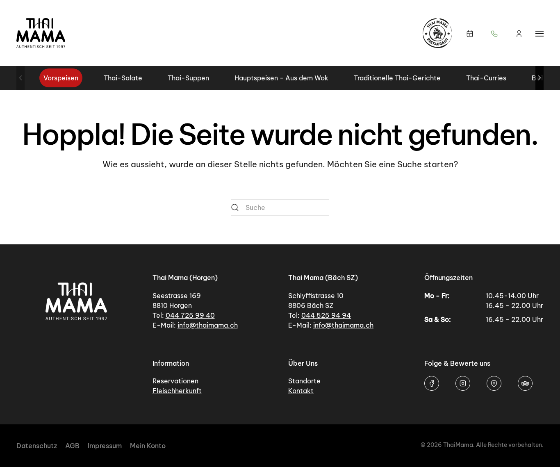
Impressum (105, 446)
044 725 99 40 (190, 315)
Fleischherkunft (177, 391)
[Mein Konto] (519, 33)
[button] (494, 33)
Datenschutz (36, 446)
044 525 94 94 (326, 315)
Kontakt (301, 391)
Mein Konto (148, 446)
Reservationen (175, 381)
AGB (72, 446)
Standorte (304, 381)
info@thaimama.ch (208, 325)
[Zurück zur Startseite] (41, 33)
